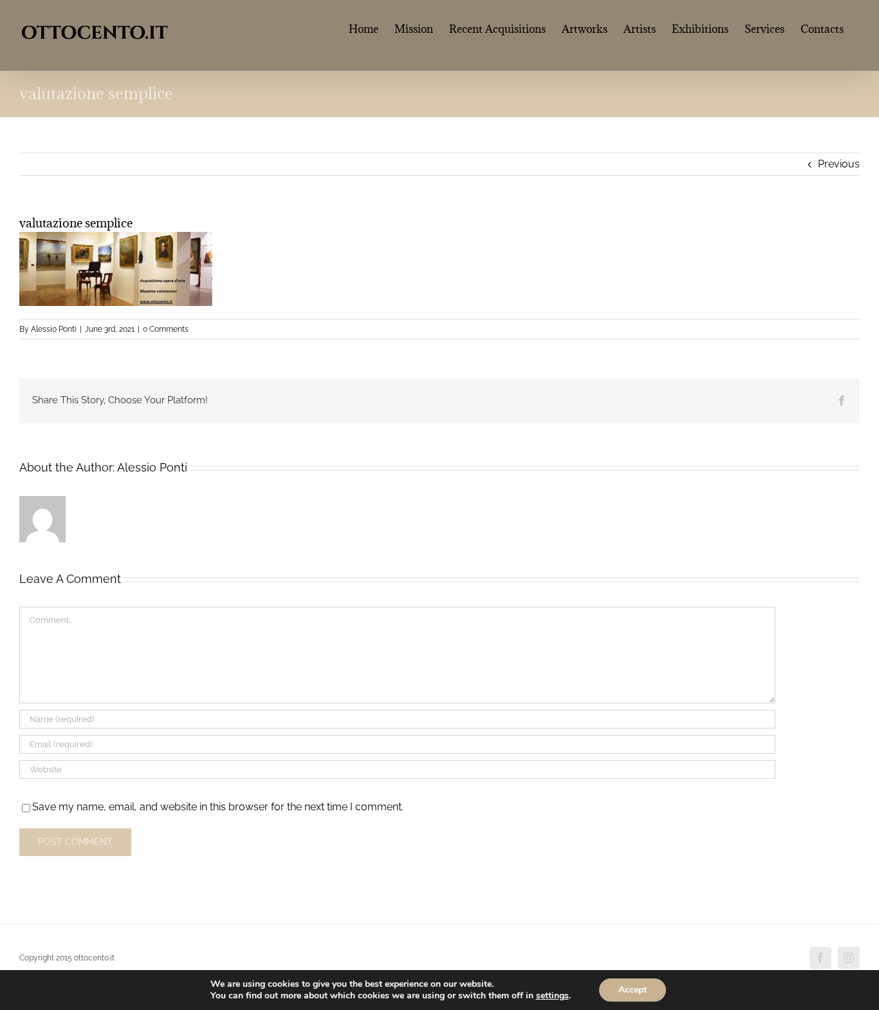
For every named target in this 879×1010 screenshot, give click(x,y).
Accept (632, 990)
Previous (839, 164)
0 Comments (166, 329)
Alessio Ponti (54, 329)
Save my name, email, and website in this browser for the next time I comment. (217, 807)
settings (552, 996)
